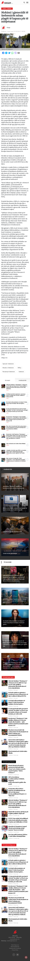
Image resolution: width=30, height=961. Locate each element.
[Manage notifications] (26, 957)
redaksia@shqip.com (14, 939)
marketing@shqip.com (12, 940)
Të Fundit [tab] (7, 380)
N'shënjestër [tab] (22, 380)
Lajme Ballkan (7, 8)
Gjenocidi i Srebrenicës (8, 363)
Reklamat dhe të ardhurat (15, 948)
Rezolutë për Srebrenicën (9, 371)
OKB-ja (19, 367)
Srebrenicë (21, 371)
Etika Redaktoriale (15, 946)
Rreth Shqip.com (15, 945)
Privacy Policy (15, 950)
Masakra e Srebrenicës (8, 367)
